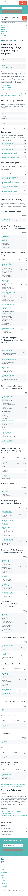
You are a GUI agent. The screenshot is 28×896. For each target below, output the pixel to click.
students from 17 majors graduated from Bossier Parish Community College (13, 95)
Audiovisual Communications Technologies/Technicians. (8, 616)
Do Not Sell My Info (5, 888)
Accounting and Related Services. (9, 359)
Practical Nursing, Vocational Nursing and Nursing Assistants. (8, 294)
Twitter (3, 877)
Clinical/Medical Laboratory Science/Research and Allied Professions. (8, 328)
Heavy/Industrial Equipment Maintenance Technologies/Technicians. (8, 539)
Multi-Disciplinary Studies (7, 143)
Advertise (3, 874)
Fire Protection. (5, 469)
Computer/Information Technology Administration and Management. (8, 398)
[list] (14, 25)
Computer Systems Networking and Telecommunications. (6, 431)
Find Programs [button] (23, 2)
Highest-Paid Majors (7, 89)
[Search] (15, 2)
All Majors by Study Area (8, 91)
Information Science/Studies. (8, 420)
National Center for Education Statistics (11, 811)
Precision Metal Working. (7, 149)
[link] (14, 25)
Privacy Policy (4, 885)
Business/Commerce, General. (8, 193)
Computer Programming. (7, 423)
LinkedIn (3, 881)
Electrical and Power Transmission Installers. (6, 725)
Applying (3, 27)
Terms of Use (4, 883)
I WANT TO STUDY (6, 843)
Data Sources (3, 871)
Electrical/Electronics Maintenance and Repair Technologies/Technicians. (8, 513)
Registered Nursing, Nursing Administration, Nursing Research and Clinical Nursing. (10, 182)
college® (4, 862)
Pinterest (3, 878)
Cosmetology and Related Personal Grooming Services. (7, 653)
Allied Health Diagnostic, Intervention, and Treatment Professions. (8, 264)
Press (2, 866)
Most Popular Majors (7, 87)
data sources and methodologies (17, 818)
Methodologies (4, 872)
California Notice (5, 886)
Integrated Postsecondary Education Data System (14, 815)
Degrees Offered (6, 85)
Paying (2, 33)
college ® (6, 2)
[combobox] (15, 2)
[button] (24, 18)
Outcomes (3, 35)
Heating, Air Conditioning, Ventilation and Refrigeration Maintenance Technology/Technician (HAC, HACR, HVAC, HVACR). (7, 524)
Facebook (3, 880)
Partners (2, 875)
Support (2, 869)
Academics (3, 29)
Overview (3, 25)
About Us (3, 864)
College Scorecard (6, 813)
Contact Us (3, 867)
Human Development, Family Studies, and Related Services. (7, 774)
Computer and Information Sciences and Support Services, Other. (8, 442)
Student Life (4, 31)
